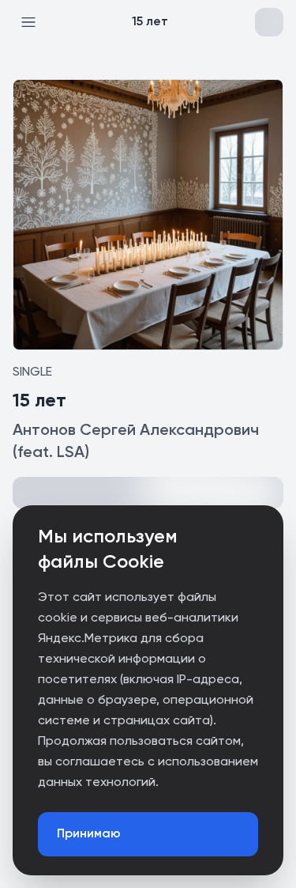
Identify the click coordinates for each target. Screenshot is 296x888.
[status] (148, 856)
